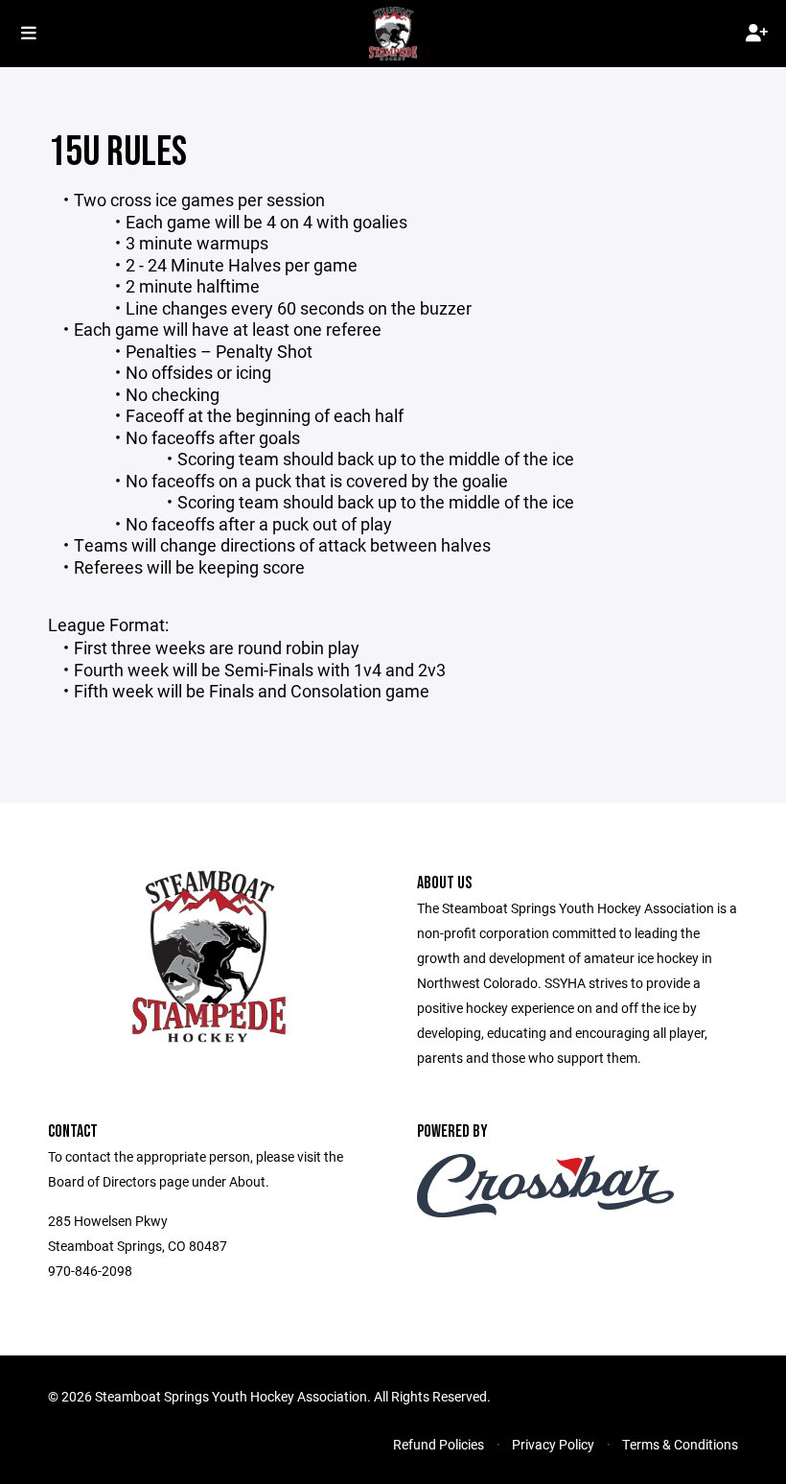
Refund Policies (438, 1444)
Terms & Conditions (680, 1444)
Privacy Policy (553, 1444)
